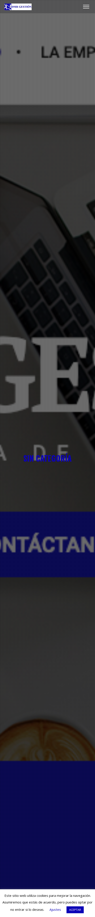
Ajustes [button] (55, 909)
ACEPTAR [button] (75, 910)
